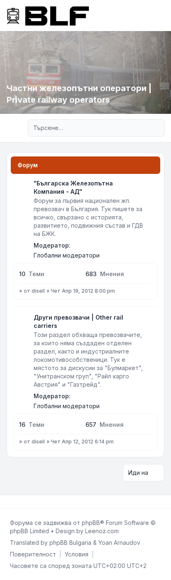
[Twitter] (15, 501)
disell (38, 291)
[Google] (28, 501)
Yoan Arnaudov (119, 542)
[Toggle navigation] (161, 15)
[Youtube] (21, 501)
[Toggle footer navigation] (161, 501)
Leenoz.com (102, 530)
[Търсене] (141, 128)
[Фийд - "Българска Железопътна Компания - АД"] (150, 186)
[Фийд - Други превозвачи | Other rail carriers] (150, 320)
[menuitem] (33, 554)
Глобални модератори (67, 255)
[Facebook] (8, 501)
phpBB (91, 522)
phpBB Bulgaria (70, 542)
